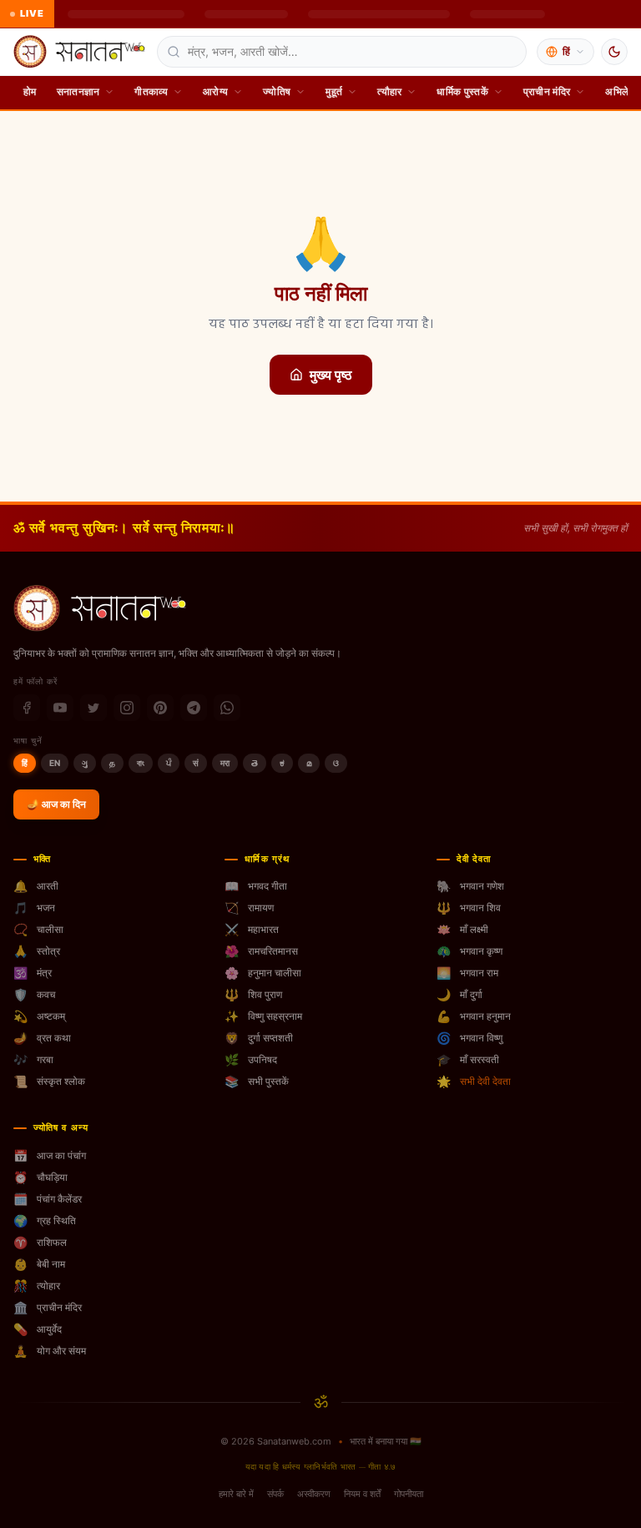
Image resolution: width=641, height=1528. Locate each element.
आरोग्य (215, 91)
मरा (225, 763)
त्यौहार (389, 91)
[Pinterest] (160, 707)
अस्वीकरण (314, 1494)
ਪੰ (168, 763)
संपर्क (275, 1494)
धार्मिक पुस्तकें (462, 91)
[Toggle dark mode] (614, 51)
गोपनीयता (408, 1494)
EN (54, 763)
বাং (140, 763)
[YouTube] (60, 707)
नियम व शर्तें (362, 1494)
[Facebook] (26, 707)
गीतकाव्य (151, 91)
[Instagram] (127, 707)
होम (30, 91)
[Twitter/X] (93, 707)
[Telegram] (193, 707)
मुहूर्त (334, 91)
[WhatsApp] (227, 707)
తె (254, 763)
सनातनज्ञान (78, 91)
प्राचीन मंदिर (546, 91)
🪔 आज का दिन (56, 804)
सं (196, 763)
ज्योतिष (276, 91)
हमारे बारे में (236, 1494)
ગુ (85, 763)
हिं (25, 763)
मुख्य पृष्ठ (331, 374)
